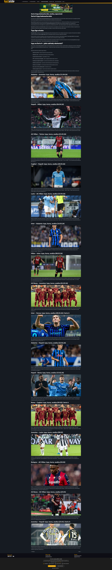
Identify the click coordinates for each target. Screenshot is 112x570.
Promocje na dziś (48, 555)
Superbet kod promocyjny (77, 555)
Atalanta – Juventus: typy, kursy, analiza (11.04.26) (49, 74)
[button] (21, 1)
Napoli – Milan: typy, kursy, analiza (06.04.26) (47, 104)
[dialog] (56, 564)
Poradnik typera (51, 1)
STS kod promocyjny (77, 556)
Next (80, 551)
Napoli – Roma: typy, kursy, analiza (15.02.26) (47, 373)
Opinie (63, 1)
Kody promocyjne (25, 1)
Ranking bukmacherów (49, 556)
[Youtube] (13, 556)
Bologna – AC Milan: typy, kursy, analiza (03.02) (48, 462)
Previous (33, 551)
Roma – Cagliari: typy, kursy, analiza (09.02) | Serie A (50, 402)
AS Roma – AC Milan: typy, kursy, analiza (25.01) (48, 492)
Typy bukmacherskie (32, 1)
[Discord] (10, 556)
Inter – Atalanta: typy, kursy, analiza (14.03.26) (47, 223)
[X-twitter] (12, 556)
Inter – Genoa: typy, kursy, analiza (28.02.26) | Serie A (50, 313)
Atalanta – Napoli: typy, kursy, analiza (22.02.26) (48, 343)
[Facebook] (8, 556)
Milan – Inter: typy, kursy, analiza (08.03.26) (46, 253)
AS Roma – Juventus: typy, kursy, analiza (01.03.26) (49, 283)
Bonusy (38, 1)
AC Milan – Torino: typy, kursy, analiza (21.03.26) (48, 134)
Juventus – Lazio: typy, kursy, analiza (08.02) (47, 432)
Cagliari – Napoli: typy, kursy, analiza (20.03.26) (48, 164)
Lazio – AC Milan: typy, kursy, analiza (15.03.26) (48, 194)
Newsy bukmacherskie (58, 1)
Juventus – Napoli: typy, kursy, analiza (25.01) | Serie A (50, 522)
